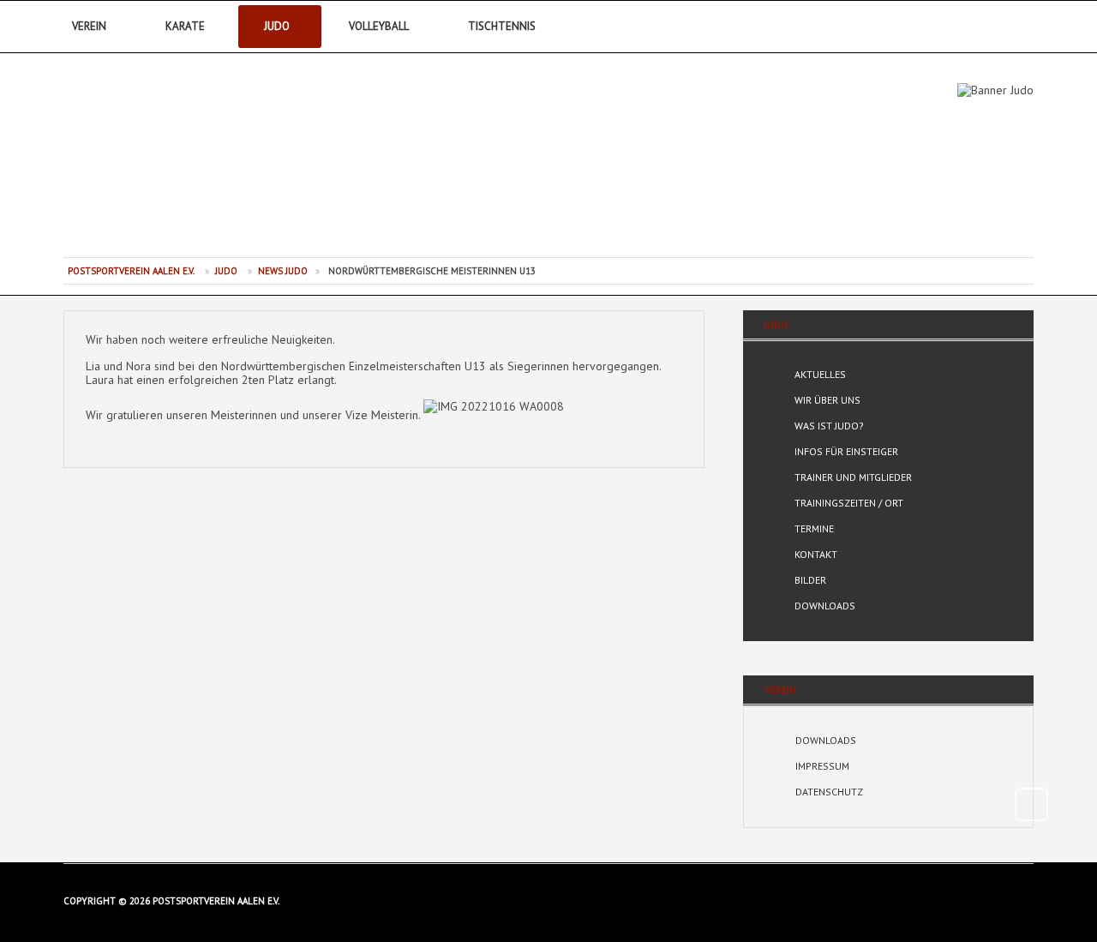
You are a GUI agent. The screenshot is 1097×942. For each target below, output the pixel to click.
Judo (277, 26)
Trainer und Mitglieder (853, 477)
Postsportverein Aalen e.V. (159, 162)
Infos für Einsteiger (846, 451)
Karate (185, 26)
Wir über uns (827, 399)
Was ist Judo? (829, 425)
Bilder (810, 579)
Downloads (824, 605)
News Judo (283, 271)
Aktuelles (820, 374)
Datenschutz (829, 791)
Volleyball (379, 26)
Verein (89, 26)
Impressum (822, 765)
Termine (814, 528)
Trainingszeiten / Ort (848, 502)
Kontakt (815, 554)
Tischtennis (502, 26)
